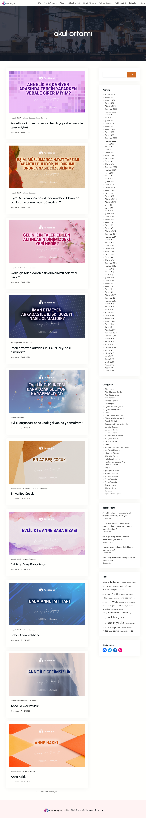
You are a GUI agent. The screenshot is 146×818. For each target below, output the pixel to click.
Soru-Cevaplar (41, 118)
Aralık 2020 (110, 187)
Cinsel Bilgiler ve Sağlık (114, 418)
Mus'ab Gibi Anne (112, 450)
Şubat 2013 (109, 359)
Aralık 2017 (109, 219)
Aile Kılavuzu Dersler (114, 392)
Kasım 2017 (109, 222)
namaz (121, 609)
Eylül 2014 (109, 327)
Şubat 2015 (109, 312)
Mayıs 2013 (109, 350)
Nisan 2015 (109, 307)
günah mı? (132, 602)
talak (119, 627)
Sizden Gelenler (111, 473)
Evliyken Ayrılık (111, 438)
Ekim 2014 (109, 324)
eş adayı (106, 602)
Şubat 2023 (110, 120)
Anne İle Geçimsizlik (25, 706)
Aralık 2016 (109, 248)
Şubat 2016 (109, 277)
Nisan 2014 (109, 341)
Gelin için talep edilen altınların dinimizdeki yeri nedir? (44, 275)
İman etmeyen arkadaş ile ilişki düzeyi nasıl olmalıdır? (41, 350)
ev (123, 590)
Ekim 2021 (109, 158)
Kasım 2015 (109, 286)
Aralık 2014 (109, 318)
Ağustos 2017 (110, 231)
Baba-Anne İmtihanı (25, 635)
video (105, 630)
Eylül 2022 (109, 135)
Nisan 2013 (109, 353)
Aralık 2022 (110, 126)
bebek (134, 583)
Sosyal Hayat (110, 485)
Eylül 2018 (109, 208)
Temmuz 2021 (111, 167)
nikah (125, 612)
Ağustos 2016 (110, 260)
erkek (119, 590)
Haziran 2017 (110, 237)
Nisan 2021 (109, 176)
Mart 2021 (109, 179)
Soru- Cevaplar (30, 118)
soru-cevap (109, 627)
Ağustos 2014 (110, 330)
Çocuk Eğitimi (111, 421)
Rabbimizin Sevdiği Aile (115, 462)
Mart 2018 (109, 210)
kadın (119, 606)
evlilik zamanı (126, 598)
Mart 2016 (109, 275)
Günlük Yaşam (111, 441)
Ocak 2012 (109, 370)
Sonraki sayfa (52, 791)
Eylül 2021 (109, 161)
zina (110, 631)
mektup (106, 608)
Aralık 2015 (109, 283)
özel (131, 630)
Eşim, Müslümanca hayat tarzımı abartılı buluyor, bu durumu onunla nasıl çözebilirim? (45, 200)
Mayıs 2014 (109, 339)
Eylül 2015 (109, 292)
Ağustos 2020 (111, 199)
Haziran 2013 (110, 347)
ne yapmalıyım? (112, 612)
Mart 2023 (109, 117)
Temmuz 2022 (111, 138)
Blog (107, 412)
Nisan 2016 (109, 272)
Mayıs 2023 (109, 115)
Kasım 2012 (110, 368)
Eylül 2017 (109, 228)
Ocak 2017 (109, 245)
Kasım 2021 (110, 155)
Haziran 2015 (110, 301)
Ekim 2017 (109, 225)
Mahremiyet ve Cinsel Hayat (117, 447)
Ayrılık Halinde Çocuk (114, 406)
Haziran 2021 (110, 170)
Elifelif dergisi (110, 589)
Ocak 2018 (109, 216)
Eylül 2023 (109, 103)
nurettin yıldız (113, 622)
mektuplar (114, 609)
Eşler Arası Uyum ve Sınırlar (116, 424)
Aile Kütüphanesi (112, 395)
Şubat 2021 (109, 182)
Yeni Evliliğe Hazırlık (113, 494)
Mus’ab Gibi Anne (17, 118)
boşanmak (116, 586)
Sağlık (107, 467)
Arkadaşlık (15, 343)
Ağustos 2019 (110, 202)
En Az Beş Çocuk (22, 493)
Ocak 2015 (109, 315)
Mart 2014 (109, 344)
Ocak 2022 (109, 149)
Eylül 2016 (109, 257)
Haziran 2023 (110, 112)
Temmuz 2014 (111, 333)
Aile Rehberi (110, 398)
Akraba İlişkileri (111, 401)
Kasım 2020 (110, 190)
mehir (131, 606)
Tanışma (108, 491)
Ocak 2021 (109, 184)
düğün (130, 586)
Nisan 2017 (109, 243)
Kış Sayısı (125, 606)
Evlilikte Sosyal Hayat (114, 435)
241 (42, 791)
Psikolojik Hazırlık (112, 459)
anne (124, 582)
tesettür (129, 627)
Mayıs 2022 (110, 144)
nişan (131, 613)
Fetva (114, 602)
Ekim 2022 (109, 132)
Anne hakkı (18, 777)
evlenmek (107, 594)
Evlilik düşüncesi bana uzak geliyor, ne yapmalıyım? (47, 423)
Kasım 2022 (110, 129)
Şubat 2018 (109, 213)
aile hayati (114, 582)
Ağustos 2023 (110, 106)
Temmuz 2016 (111, 263)
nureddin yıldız (114, 617)
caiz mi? (123, 586)
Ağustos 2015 (110, 295)
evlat (126, 590)
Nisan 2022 (110, 147)
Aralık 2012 (109, 365)
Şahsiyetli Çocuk (30, 488)
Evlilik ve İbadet (111, 430)
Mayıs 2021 (109, 173)
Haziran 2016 (110, 266)
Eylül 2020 (109, 196)
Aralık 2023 (110, 97)
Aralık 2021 (109, 152)
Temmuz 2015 (111, 298)
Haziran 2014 (110, 336)
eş (134, 598)
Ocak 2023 (109, 123)
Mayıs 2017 (109, 240)
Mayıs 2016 (109, 269)
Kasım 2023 (110, 100)
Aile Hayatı (109, 389)
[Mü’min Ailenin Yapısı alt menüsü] (56, 3)
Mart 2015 (109, 309)
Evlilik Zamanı (111, 433)
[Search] (131, 74)
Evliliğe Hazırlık (111, 427)
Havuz (107, 444)
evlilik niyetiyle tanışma (111, 598)
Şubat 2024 (110, 94)
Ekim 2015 (109, 289)
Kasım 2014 (110, 321)
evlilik (116, 594)
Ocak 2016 (109, 280)
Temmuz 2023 (111, 109)
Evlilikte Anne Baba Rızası (28, 564)
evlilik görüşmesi (127, 594)
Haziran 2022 (110, 141)
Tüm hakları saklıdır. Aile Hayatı (82, 810)
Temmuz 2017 (110, 234)
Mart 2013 (109, 356)
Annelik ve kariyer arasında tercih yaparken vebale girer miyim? (47, 125)
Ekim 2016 (109, 254)
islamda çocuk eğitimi (109, 606)
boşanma (107, 586)
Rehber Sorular (111, 465)
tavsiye (124, 627)
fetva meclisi (123, 602)
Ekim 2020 (109, 193)
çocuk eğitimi (124, 631)
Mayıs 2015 (109, 304)
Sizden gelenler (130, 623)
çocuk (116, 631)
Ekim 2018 (109, 205)
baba (129, 583)
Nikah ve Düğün (112, 453)
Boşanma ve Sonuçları (114, 415)
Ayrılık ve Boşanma (113, 409)
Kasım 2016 (109, 251)
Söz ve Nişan (110, 488)
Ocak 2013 (109, 362)
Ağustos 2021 (110, 164)
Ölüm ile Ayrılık (111, 456)
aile (105, 582)
